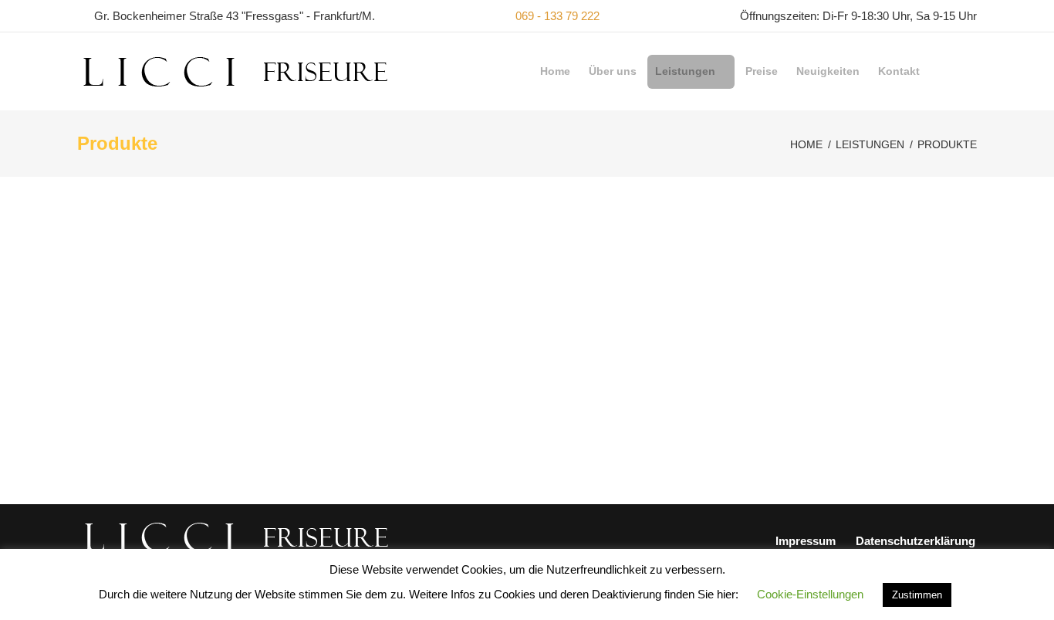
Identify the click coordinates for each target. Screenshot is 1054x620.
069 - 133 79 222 (557, 15)
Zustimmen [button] (917, 595)
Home (555, 71)
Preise (761, 71)
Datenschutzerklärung (915, 540)
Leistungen (685, 71)
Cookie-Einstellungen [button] (810, 594)
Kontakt (899, 71)
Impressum (805, 540)
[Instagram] (971, 71)
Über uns (613, 71)
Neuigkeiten (828, 71)
